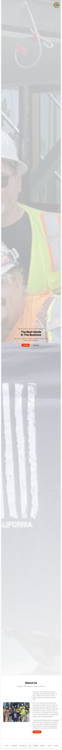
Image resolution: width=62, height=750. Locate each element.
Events (49, 745)
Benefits (43, 745)
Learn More (37, 732)
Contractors (36, 345)
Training (36, 745)
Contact (56, 745)
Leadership (14, 745)
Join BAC (25, 345)
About (6, 745)
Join (30, 745)
